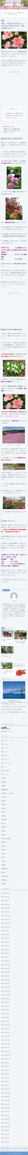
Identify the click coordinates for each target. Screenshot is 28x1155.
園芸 (4, 801)
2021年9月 (6, 1036)
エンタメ (5, 744)
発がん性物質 (6, 838)
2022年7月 (6, 1006)
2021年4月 (6, 1051)
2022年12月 (6, 991)
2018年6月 (6, 1138)
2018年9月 (6, 1130)
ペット (5, 767)
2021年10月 (6, 1032)
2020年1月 (6, 1081)
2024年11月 (6, 923)
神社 (4, 846)
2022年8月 (6, 1002)
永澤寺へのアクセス (11, 118)
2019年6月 (6, 1108)
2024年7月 (6, 938)
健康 (4, 782)
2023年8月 (6, 976)
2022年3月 (6, 1021)
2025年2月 (6, 912)
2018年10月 (6, 1127)
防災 (4, 872)
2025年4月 (6, 908)
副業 (4, 786)
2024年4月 (6, 949)
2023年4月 (6, 987)
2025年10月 (6, 904)
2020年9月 (6, 1063)
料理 (4, 816)
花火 (4, 857)
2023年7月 (6, 980)
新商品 (5, 819)
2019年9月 (6, 1096)
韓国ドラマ (6, 880)
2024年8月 (6, 934)
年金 (4, 812)
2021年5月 (6, 1047)
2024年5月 (6, 946)
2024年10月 (6, 927)
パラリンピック (7, 763)
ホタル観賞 (6, 771)
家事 (4, 808)
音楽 (4, 884)
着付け (5, 842)
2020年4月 (6, 1070)
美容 (4, 850)
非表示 (16, 108)
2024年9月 (6, 931)
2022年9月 (6, 998)
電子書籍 (5, 876)
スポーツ (5, 755)
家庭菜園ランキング (6, 731)
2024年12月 (6, 919)
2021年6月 (6, 1044)
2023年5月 (6, 983)
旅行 (4, 823)
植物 (2, 20)
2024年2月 (6, 957)
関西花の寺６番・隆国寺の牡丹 (14, 113)
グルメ (5, 752)
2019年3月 (6, 1119)
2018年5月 (6, 1142)
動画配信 (5, 789)
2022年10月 (6, 995)
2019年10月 (6, 1093)
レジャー (5, 774)
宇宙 (4, 804)
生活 (4, 831)
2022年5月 (6, 1013)
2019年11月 (6, 1089)
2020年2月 (6, 1078)
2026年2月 (6, 897)
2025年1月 (6, 916)
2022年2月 (6, 1025)
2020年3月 (6, 1074)
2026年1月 (6, 900)
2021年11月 (6, 1029)
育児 (4, 853)
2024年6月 (6, 942)
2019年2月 (6, 1123)
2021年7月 (6, 1040)
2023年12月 (6, 964)
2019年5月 (6, 1111)
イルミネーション (8, 740)
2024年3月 (6, 953)
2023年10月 (6, 968)
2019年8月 (6, 1100)
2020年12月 (6, 1055)
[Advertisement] (14, 89)
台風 (4, 797)
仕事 (4, 778)
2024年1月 (6, 961)
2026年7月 (6, 893)
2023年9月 (6, 972)
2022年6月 (6, 1010)
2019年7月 (6, 1104)
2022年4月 (6, 1017)
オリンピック (6, 748)
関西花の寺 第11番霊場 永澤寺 (14, 115)
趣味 (4, 865)
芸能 (4, 861)
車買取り (5, 868)
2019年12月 (6, 1085)
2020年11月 (6, 1059)
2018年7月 (6, 1134)
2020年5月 (6, 1066)
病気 (4, 835)
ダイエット (6, 759)
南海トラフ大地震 (8, 793)
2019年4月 (6, 1115)
